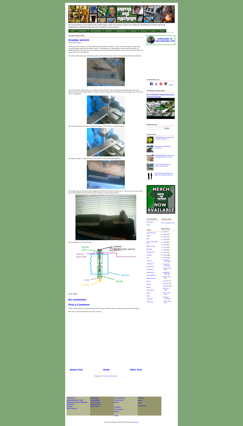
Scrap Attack (150, 290)
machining (150, 302)
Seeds (148, 293)
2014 (165, 255)
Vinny (148, 225)
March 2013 (166, 293)
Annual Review (151, 233)
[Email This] (69, 294)
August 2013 (167, 276)
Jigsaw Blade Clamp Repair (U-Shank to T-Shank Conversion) (164, 174)
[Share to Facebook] (75, 294)
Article (148, 236)
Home (106, 369)
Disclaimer (142, 405)
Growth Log (150, 266)
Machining (94, 397)
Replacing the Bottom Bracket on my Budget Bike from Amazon (164, 156)
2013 (165, 257)
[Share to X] (73, 294)
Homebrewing (119, 397)
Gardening (150, 263)
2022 (165, 234)
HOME (72, 31)
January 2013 (167, 301)
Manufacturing (151, 278)
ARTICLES (144, 31)
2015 (165, 252)
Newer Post (76, 369)
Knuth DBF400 (151, 275)
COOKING (133, 31)
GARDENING (82, 31)
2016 (165, 250)
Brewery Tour (151, 252)
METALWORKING (95, 31)
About (140, 400)
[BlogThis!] (71, 294)
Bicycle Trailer (151, 246)
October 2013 (167, 268)
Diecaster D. (150, 222)
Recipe (149, 284)
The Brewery (119, 400)
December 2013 (166, 260)
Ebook (116, 402)
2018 (165, 244)
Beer (148, 238)
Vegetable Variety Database (77, 402)
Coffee (116, 411)
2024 (165, 231)
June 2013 (166, 283)
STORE (162, 31)
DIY (148, 258)
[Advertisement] (102, 384)
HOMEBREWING (121, 31)
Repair (149, 287)
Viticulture (150, 299)
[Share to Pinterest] (76, 294)
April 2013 (166, 288)
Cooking (149, 255)
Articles (141, 397)
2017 (165, 247)
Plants (148, 281)
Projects (69, 406)
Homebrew (150, 269)
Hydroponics (150, 272)
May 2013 (166, 286)
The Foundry (95, 402)
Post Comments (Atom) (110, 376)
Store (140, 403)
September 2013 (166, 273)
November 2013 (166, 264)
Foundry (149, 261)
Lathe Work (94, 406)
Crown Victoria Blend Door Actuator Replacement (162, 165)
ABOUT (153, 31)
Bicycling (149, 249)
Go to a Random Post (167, 223)
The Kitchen (118, 409)
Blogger (136, 422)
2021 (165, 237)
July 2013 (166, 281)
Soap (148, 296)
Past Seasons (71, 408)
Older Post (136, 369)
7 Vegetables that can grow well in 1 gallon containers (164, 138)
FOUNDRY (108, 31)
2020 (165, 239)
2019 (165, 242)
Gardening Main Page (74, 400)
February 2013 (165, 297)
